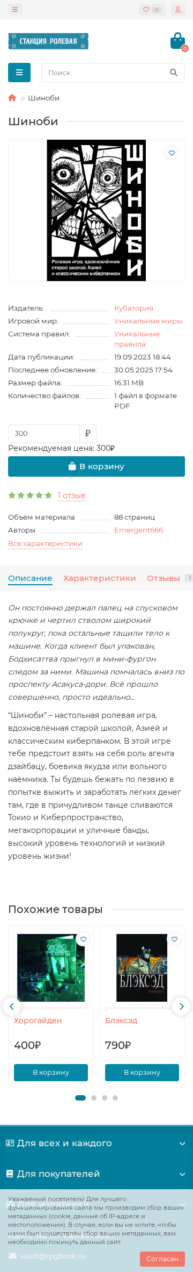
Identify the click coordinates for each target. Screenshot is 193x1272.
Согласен (162, 1259)
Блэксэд (121, 1020)
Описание (30, 578)
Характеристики (99, 578)
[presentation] (12, 1006)
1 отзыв (72, 495)
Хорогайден (38, 1020)
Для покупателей (58, 1173)
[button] (80, 1098)
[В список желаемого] (171, 152)
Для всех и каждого (64, 1143)
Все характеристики (45, 543)
